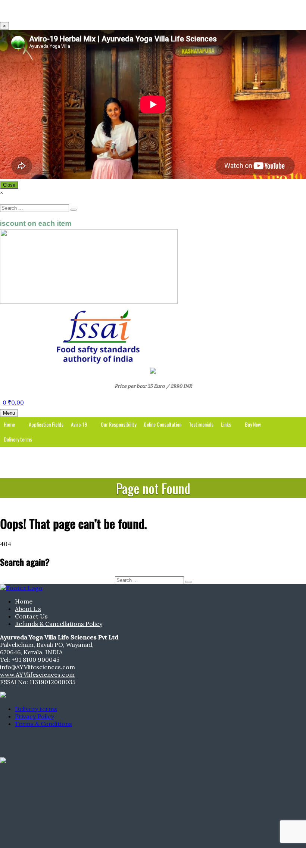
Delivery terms (18, 439)
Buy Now (253, 424)
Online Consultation (162, 424)
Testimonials (201, 424)
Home (9, 424)
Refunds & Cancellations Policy (58, 623)
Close (9, 185)
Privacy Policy (34, 716)
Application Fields (46, 424)
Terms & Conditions (43, 723)
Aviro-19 (79, 424)
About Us (28, 608)
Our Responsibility (118, 424)
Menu (9, 413)
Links (226, 424)
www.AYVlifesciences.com (37, 674)
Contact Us (31, 616)
